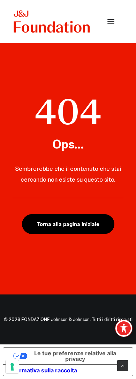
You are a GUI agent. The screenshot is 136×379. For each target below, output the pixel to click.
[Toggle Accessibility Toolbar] (123, 328)
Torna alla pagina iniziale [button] (68, 224)
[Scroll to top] (122, 365)
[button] (111, 21)
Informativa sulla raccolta (43, 370)
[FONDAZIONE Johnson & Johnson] (52, 21)
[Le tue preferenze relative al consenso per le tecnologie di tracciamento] (12, 366)
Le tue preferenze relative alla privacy (75, 356)
